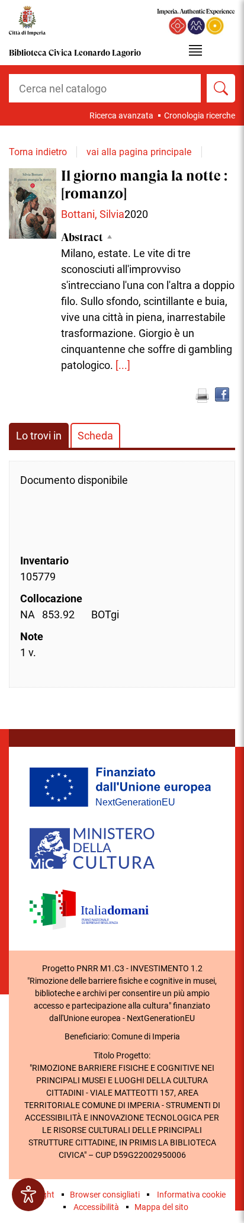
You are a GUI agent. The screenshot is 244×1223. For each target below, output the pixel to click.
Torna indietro (38, 152)
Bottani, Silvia (92, 214)
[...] (122, 365)
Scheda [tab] (95, 435)
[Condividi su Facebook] (222, 394)
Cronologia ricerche (199, 115)
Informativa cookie (191, 1194)
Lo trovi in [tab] (39, 435)
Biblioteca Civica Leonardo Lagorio (75, 53)
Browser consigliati (105, 1194)
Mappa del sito (161, 1207)
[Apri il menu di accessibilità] (28, 1194)
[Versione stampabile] (202, 396)
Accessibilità (96, 1207)
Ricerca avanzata (121, 115)
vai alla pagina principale (138, 152)
